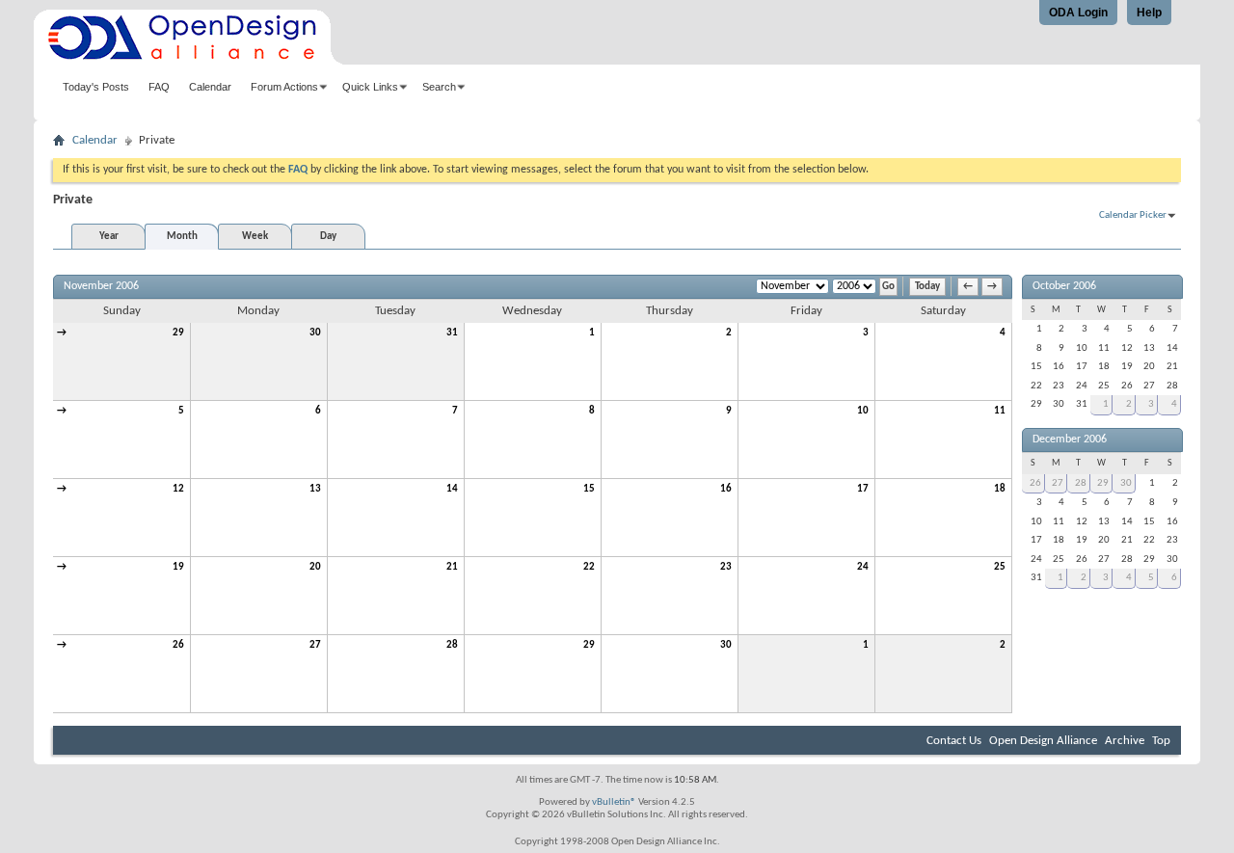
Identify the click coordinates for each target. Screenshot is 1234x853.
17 (863, 489)
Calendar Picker (1133, 215)
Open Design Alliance (1043, 740)
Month (182, 236)
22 (589, 567)
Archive (1124, 740)
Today (927, 286)
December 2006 (1070, 439)
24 (863, 567)
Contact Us (953, 740)
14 (452, 489)
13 (315, 489)
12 (178, 489)
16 (726, 489)
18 (1000, 489)
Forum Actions (284, 87)
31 (452, 333)
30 (315, 333)
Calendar (210, 87)
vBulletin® (614, 802)
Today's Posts (96, 87)
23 (726, 567)
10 (863, 411)
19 (178, 567)
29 (178, 333)
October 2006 (1064, 286)
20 (315, 567)
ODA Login (1078, 12)
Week (255, 236)
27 (315, 645)
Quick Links (370, 87)
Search (439, 87)
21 (452, 567)
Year (109, 236)
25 (1000, 567)
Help (1149, 12)
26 (178, 645)
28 (452, 645)
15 (589, 489)
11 (1000, 411)
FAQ (159, 87)
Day (328, 236)
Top (1161, 740)
